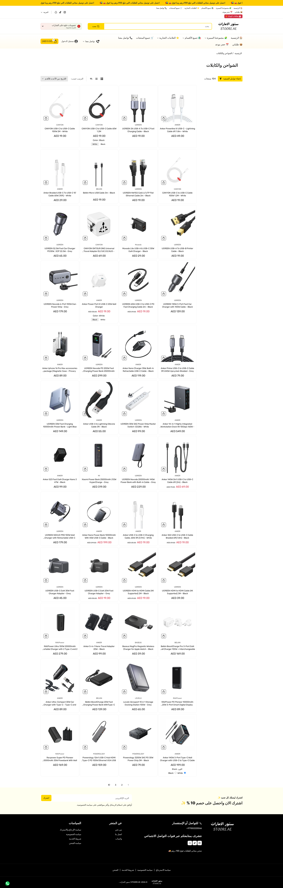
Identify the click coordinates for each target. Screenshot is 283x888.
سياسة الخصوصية (73, 834)
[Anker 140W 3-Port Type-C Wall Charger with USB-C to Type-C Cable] (177, 733)
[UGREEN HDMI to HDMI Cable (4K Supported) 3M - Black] (177, 566)
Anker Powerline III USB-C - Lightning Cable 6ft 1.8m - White (177, 130)
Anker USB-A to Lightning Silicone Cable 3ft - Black (99, 425)
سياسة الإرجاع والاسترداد (70, 830)
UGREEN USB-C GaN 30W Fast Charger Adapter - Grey (59, 592)
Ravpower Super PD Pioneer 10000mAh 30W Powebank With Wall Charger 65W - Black (60, 759)
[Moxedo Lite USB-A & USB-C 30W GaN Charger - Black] (138, 224)
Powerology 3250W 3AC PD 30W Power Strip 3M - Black (138, 759)
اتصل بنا (118, 834)
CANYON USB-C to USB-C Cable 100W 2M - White (60, 130)
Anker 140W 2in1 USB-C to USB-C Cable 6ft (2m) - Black (177, 481)
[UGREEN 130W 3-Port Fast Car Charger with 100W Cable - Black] (177, 280)
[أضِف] (163, 118)
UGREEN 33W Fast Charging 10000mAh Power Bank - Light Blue (60, 425)
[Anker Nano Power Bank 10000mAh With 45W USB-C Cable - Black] (99, 511)
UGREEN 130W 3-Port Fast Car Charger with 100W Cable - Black (177, 305)
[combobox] (150, 26)
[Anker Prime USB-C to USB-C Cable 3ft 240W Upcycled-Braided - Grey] (177, 344)
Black (102, 144)
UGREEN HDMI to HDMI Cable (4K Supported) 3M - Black (177, 592)
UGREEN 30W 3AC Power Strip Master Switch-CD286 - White (138, 425)
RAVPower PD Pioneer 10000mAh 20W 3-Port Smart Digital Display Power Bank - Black (177, 703)
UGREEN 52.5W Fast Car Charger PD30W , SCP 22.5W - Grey (60, 250)
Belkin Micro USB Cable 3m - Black (99, 193)
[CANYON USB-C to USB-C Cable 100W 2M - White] (60, 104)
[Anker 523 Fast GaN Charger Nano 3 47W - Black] (60, 455)
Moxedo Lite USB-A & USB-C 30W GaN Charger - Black (138, 250)
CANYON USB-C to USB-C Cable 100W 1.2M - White (177, 194)
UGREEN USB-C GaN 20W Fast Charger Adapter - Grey (99, 592)
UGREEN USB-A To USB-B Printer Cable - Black (177, 250)
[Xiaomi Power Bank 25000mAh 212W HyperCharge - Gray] (99, 455)
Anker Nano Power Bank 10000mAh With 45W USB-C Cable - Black (99, 536)
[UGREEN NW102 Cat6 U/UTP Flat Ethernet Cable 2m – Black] (138, 168)
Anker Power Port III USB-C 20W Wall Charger (99, 305)
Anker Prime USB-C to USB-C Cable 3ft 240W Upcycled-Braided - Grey (177, 369)
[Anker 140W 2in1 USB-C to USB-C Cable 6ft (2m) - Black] (177, 455)
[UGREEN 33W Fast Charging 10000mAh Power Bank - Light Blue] (60, 400)
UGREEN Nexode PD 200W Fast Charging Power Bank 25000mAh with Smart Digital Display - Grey (99, 370)
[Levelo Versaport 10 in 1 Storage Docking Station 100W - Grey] (138, 678)
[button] (49, 41)
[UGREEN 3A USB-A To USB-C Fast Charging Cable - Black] (138, 104)
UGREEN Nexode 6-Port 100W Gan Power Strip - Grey (60, 305)
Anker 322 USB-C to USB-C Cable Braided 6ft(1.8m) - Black (177, 536)
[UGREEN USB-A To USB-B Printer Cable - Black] (177, 224)
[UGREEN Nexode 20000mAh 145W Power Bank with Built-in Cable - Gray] (138, 455)
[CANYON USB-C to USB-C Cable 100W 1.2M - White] (177, 168)
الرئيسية (238, 53)
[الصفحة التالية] (109, 784)
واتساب (118, 839)
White (94, 144)
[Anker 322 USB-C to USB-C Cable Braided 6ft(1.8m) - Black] (177, 511)
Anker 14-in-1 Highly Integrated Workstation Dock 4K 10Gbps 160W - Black (177, 425)
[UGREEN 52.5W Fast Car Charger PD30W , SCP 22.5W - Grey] (60, 224)
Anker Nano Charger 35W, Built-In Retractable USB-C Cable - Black (138, 369)
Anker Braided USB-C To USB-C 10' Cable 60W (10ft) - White (59, 194)
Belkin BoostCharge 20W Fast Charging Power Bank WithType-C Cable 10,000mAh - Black (99, 703)
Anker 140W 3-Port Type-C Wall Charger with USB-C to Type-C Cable (177, 759)
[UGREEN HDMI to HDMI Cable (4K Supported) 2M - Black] (138, 566)
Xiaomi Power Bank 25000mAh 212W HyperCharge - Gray (99, 481)
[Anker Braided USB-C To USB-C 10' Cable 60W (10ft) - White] (60, 168)
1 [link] (128, 785)
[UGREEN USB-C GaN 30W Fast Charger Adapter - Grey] (60, 566)
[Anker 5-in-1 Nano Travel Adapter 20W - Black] (99, 622)
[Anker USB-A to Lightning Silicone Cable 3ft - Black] (99, 400)
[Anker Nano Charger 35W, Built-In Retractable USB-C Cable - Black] (138, 344)
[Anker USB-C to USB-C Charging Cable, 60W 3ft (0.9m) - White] (138, 511)
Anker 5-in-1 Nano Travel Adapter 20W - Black (99, 648)
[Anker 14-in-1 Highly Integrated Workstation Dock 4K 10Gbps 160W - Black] (177, 400)
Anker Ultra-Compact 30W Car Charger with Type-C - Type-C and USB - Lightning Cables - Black (60, 703)
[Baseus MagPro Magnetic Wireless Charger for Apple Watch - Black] (138, 622)
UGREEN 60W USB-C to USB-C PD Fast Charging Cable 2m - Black (138, 305)
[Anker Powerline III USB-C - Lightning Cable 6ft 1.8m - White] (177, 104)
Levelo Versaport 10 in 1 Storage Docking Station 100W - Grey (138, 703)
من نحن (118, 830)
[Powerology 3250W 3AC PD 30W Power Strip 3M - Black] (138, 733)
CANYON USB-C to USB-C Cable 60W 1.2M (99, 130)
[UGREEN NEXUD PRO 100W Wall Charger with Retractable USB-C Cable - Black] (60, 511)
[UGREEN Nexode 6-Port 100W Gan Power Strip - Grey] (60, 280)
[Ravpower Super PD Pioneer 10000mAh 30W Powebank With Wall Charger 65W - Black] (60, 733)
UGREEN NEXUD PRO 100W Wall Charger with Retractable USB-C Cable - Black (60, 537)
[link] (233, 16)
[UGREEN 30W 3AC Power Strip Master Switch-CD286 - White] (138, 400)
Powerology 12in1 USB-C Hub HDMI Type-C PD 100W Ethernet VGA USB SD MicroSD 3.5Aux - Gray (99, 759)
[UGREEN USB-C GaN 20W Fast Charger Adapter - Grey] (99, 566)
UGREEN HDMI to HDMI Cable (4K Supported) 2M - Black (138, 592)
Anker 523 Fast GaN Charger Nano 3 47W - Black (60, 481)
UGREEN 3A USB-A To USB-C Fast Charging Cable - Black (138, 130)
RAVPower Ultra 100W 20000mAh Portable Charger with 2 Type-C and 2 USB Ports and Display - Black (59, 648)
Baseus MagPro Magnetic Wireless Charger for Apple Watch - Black (138, 648)
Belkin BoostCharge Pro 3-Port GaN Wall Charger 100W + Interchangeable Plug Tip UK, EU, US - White (177, 648)
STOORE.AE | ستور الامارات (130, 882)
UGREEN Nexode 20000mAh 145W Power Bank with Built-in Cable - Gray (138, 481)
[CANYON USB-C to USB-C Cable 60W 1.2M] (99, 104)
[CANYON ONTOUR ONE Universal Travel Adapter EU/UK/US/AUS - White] (99, 224)
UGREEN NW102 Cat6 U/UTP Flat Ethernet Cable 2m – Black (138, 194)
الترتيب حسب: (77, 78)
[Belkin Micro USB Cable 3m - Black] (99, 168)
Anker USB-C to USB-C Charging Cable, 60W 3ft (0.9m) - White (138, 536)
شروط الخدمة (75, 839)
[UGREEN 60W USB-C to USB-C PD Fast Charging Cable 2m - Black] (138, 280)
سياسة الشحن (75, 843)
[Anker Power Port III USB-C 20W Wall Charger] (99, 280)
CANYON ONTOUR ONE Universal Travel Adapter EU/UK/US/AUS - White (99, 250)
